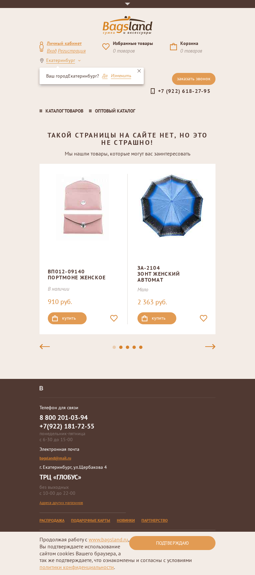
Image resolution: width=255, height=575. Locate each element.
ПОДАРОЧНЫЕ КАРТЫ (90, 520)
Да (105, 76)
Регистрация (72, 51)
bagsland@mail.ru (55, 457)
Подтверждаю (172, 543)
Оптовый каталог (115, 111)
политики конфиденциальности (77, 567)
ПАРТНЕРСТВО (154, 520)
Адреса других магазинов (61, 502)
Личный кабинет (64, 43)
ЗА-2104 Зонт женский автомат (158, 273)
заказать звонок (194, 79)
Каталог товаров (64, 111)
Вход (51, 51)
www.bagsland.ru (108, 539)
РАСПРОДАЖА (52, 520)
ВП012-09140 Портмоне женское (77, 274)
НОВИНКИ (126, 520)
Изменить (121, 76)
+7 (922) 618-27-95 (184, 91)
